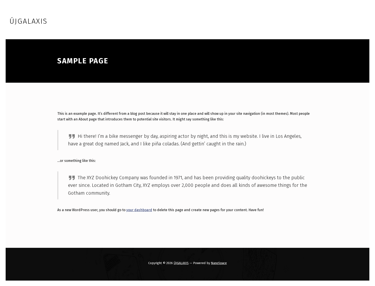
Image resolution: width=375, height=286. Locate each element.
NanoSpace (219, 263)
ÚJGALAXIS (181, 263)
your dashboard (139, 210)
